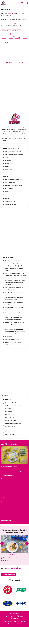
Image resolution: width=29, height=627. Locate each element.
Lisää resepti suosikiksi (8, 574)
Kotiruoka (4, 37)
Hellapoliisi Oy (14, 618)
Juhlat (23, 34)
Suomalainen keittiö (15, 34)
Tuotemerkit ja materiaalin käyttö (14, 617)
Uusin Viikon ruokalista (9, 444)
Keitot (3, 31)
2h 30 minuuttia (5, 34)
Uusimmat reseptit (7, 475)
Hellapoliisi (10, 13)
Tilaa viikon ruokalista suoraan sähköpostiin (13, 471)
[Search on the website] (18, 3)
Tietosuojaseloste (14, 613)
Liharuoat (9, 31)
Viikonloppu (17, 37)
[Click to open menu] (27, 3)
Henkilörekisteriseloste (14, 615)
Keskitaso (25, 37)
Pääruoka (11, 37)
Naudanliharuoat (17, 31)
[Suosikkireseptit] (22, 3)
